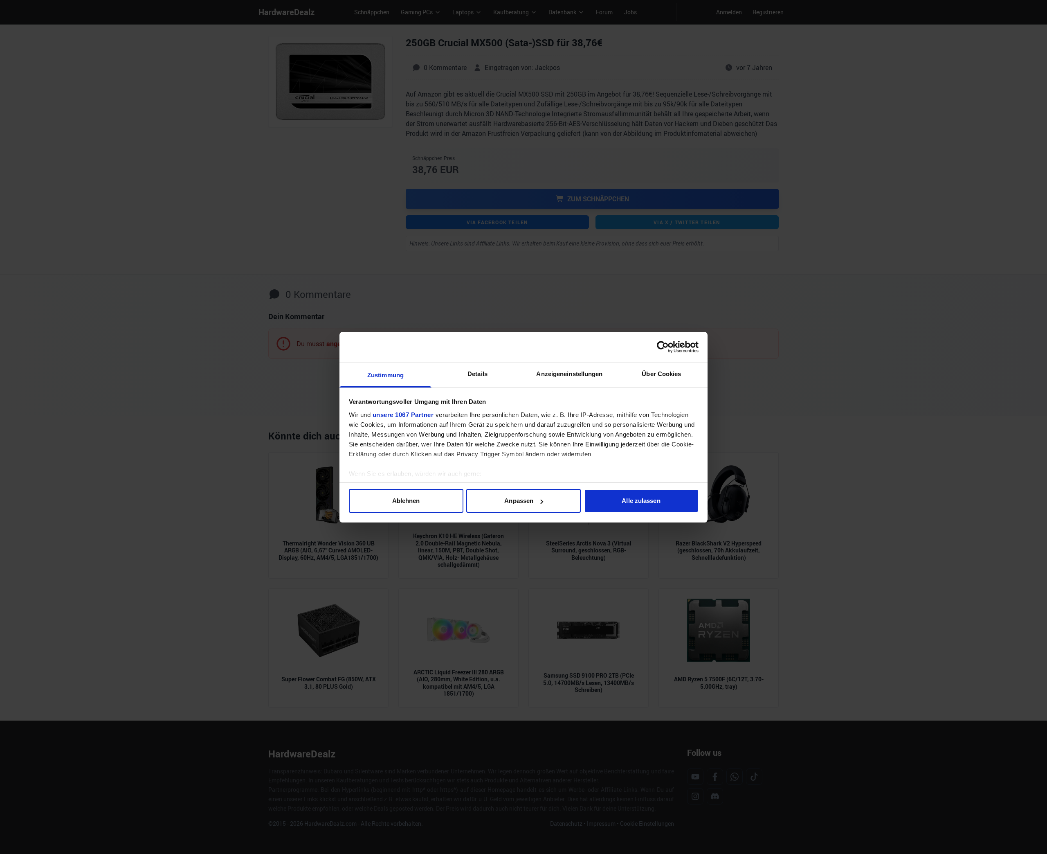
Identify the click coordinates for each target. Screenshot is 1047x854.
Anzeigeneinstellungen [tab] (569, 373)
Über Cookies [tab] (661, 373)
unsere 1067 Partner (403, 414)
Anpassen (518, 500)
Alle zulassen (641, 500)
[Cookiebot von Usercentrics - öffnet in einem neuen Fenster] (663, 347)
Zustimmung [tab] (385, 375)
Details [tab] (477, 373)
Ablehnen (406, 500)
